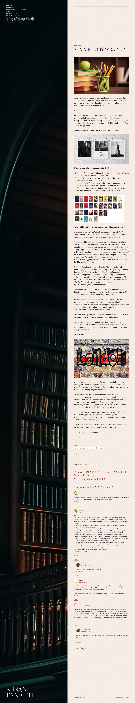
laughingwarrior (85, 564)
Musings (80, 464)
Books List (11, 13)
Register (10, 6)
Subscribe (10, 8)
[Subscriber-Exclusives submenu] (27, 9)
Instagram (76, 697)
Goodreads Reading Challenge (102, 267)
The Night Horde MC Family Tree (20, 19)
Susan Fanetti (20, 692)
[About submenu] (12, 11)
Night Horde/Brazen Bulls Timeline (21, 17)
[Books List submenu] (16, 13)
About (9, 11)
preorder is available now (113, 397)
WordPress (126, 697)
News (85, 464)
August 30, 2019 (83, 582)
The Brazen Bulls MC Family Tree (20, 21)
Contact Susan (12, 15)
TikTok (81, 697)
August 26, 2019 (83, 494)
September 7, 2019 (86, 566)
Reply (76, 505)
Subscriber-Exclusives (16, 9)
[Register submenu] (14, 5)
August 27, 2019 (83, 512)
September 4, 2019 (84, 606)
